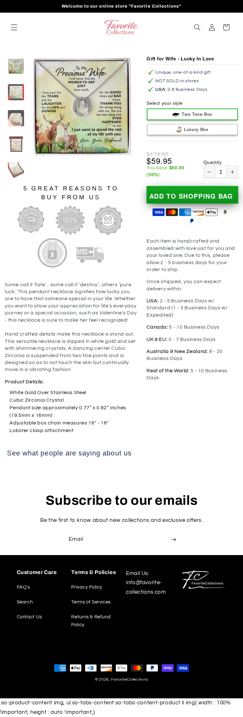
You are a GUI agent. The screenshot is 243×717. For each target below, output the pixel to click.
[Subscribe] (173, 539)
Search (25, 602)
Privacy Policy (86, 587)
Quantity (212, 162)
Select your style (164, 103)
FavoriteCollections (129, 679)
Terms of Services (91, 602)
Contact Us (29, 617)
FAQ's (23, 587)
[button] (14, 27)
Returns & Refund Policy (90, 621)
